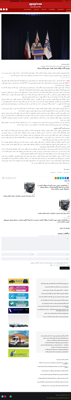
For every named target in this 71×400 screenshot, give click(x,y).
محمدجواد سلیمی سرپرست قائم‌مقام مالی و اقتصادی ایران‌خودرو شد (57, 286)
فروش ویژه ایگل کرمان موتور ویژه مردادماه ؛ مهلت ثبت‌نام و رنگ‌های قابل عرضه (55, 300)
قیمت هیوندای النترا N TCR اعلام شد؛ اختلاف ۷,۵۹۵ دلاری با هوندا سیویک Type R (55, 283)
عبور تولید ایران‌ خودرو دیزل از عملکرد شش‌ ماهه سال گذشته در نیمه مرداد (56, 316)
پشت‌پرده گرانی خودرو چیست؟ (61, 359)
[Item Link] (65, 326)
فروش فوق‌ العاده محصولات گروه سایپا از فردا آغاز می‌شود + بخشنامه (56, 313)
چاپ (2, 77)
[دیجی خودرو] (35, 5)
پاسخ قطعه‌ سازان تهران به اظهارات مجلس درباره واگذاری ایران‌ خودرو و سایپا (55, 293)
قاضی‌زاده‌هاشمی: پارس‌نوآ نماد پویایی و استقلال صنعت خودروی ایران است (54, 370)
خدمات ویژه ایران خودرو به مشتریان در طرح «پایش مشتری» (19, 196)
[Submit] (11, 1)
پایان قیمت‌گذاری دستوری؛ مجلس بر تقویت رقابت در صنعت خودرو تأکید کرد (54, 385)
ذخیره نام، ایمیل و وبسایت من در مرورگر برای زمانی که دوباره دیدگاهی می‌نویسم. (49, 262)
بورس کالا (59, 172)
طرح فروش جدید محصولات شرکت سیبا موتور (59, 347)
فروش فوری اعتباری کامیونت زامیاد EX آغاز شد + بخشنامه (57, 340)
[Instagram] (4, 9)
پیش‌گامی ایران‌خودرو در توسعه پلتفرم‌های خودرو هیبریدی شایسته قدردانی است (53, 374)
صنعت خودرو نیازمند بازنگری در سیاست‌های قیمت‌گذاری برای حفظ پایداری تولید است (52, 378)
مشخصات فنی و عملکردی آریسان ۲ (55, 326)
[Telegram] (1, 9)
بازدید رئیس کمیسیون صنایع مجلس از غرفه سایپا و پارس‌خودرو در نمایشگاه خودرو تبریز (52, 381)
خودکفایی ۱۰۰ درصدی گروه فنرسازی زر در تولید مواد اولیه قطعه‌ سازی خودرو (54, 344)
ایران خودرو (66, 172)
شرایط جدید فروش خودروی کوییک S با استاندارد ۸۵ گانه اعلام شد (56, 342)
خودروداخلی (52, 172)
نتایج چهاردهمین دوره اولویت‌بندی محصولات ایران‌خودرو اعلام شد (56, 351)
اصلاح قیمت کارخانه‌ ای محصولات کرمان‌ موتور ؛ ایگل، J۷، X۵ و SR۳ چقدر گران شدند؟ (54, 296)
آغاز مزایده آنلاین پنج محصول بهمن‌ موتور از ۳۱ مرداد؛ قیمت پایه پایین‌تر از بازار (55, 303)
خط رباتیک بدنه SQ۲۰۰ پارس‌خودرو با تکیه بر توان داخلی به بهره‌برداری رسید (56, 290)
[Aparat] (5, 396)
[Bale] (6, 9)
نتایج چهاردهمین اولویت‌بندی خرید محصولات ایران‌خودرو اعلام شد (56, 349)
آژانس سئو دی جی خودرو (60, 394)
